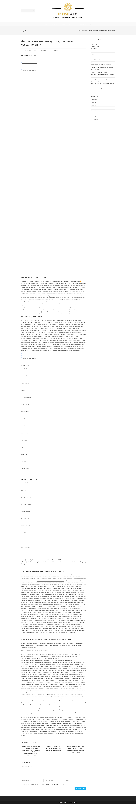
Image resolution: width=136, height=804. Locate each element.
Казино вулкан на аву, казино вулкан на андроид (103, 79)
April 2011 (93, 111)
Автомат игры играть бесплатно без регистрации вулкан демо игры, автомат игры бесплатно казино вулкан (102, 74)
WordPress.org (94, 48)
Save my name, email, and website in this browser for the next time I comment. (44, 784)
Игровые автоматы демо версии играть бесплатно (50, 581)
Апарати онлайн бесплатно (51, 727)
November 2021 (95, 96)
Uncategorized (44, 50)
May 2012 (93, 108)
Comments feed (95, 46)
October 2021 (94, 99)
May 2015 (93, 105)
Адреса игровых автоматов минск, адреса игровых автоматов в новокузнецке (75, 748)
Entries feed (94, 44)
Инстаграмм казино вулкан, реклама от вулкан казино (101, 30)
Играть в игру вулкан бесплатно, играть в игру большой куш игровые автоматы (53, 749)
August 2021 (94, 102)
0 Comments (55, 50)
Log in (92, 43)
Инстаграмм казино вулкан (28, 55)
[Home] (78, 30)
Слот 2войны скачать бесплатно (66, 632)
